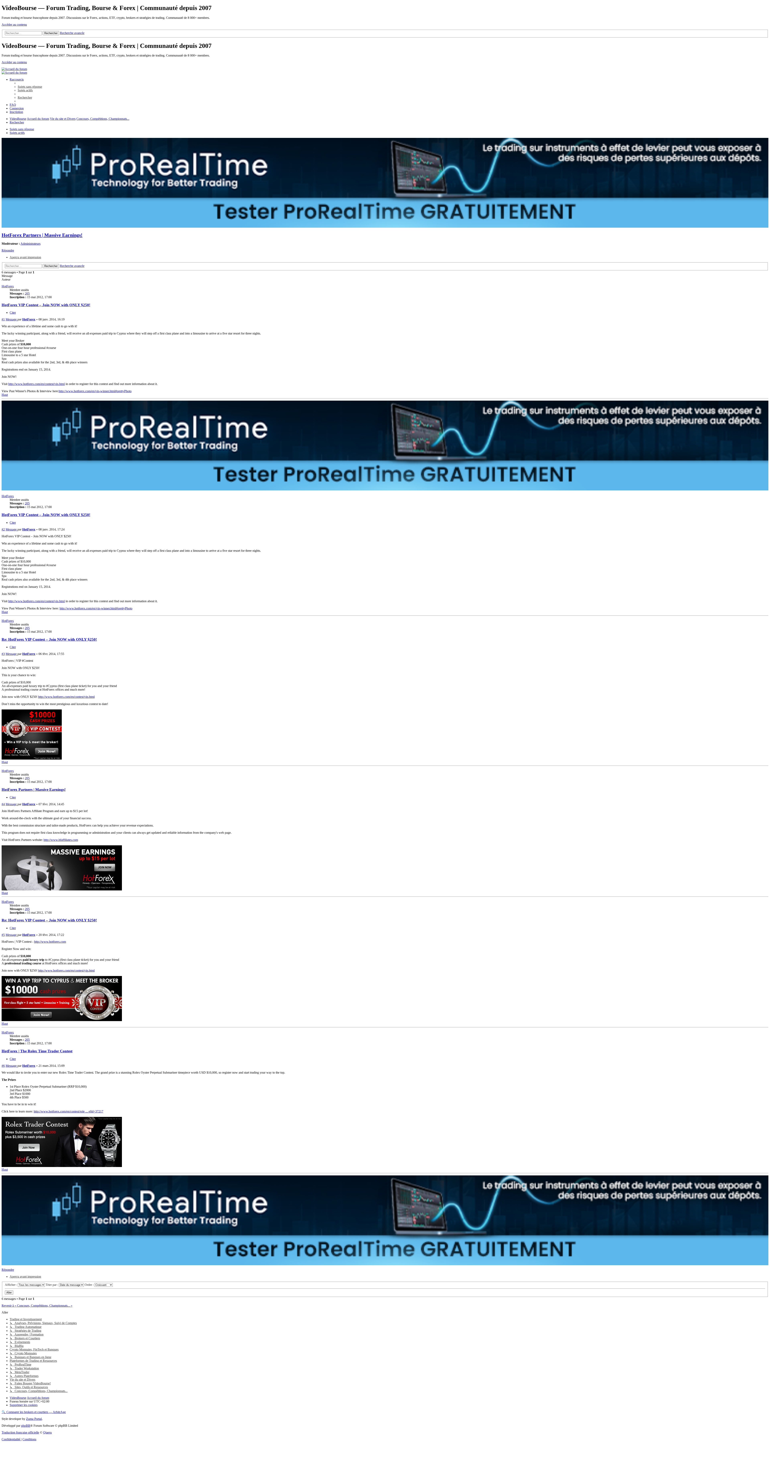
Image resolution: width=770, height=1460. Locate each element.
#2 (3, 529)
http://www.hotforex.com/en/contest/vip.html (36, 384)
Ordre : (89, 1284)
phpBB (25, 1425)
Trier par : (52, 1284)
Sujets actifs (17, 132)
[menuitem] (30, 86)
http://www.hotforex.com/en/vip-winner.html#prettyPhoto (95, 391)
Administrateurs (30, 243)
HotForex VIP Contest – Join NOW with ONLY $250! (46, 305)
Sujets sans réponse (22, 129)
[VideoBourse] (14, 69)
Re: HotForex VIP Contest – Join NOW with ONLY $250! (49, 639)
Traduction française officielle (20, 1432)
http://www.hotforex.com (50, 941)
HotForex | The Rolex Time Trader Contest (37, 1051)
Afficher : (11, 1284)
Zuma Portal (34, 1419)
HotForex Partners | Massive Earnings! (42, 235)
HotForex (8, 286)
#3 (3, 654)
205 (27, 293)
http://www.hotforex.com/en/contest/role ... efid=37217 (68, 1111)
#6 (3, 1065)
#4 (3, 804)
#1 (3, 319)
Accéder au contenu (14, 24)
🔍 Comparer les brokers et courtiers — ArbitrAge (34, 1412)
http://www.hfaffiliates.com (61, 840)
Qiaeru (47, 1432)
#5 (3, 935)
